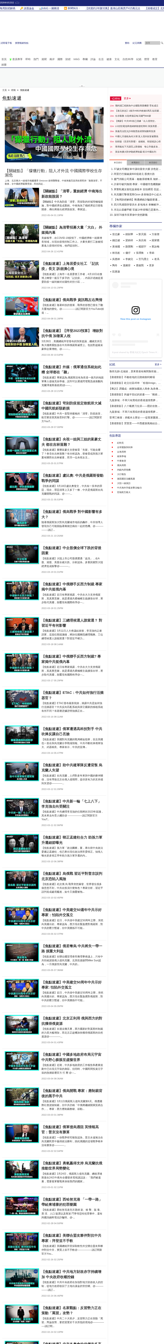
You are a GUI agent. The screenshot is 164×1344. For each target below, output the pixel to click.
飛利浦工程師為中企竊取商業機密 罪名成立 (136, 105)
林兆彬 (116, 252)
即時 (28, 59)
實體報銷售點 (22, 43)
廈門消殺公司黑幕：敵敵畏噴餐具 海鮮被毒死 (137, 179)
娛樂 (4, 64)
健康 (109, 59)
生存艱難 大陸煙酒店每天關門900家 (133, 116)
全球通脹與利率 (125, 447)
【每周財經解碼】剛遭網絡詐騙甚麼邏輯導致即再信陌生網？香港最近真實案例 (137, 200)
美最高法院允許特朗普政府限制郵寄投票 (135, 131)
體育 (146, 59)
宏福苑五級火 (124, 492)
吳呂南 (142, 240)
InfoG (77, 59)
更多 (151, 265)
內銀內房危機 (124, 469)
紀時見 (120, 443)
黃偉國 (116, 246)
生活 (101, 59)
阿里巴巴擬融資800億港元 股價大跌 (134, 174)
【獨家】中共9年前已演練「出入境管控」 (136, 121)
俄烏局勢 (121, 465)
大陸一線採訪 (124, 483)
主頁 (4, 90)
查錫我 (140, 265)
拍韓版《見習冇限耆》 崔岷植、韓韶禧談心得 (138, 141)
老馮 (156, 259)
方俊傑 (155, 234)
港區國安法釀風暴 (126, 478)
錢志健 (116, 240)
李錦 (151, 252)
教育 (154, 59)
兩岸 (52, 59)
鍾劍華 (129, 234)
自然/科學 (128, 59)
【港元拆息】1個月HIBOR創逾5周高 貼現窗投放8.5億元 (138, 110)
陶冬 (114, 265)
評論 (93, 59)
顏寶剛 (129, 246)
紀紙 (138, 59)
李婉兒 (129, 259)
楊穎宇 (142, 246)
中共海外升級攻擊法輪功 (129, 487)
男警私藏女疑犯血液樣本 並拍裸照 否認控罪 (137, 189)
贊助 (127, 43)
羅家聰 (155, 240)
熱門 (36, 59)
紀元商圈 (137, 43)
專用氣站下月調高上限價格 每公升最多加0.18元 (136, 146)
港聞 (44, 59)
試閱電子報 (6, 43)
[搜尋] (162, 43)
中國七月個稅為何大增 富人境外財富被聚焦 (136, 136)
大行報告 (121, 474)
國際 (60, 59)
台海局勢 (121, 452)
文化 (117, 59)
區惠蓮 (116, 271)
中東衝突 (121, 460)
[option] (54, 135)
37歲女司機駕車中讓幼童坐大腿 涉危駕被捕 (137, 169)
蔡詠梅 (155, 246)
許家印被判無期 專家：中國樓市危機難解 (137, 184)
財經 (68, 59)
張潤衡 (140, 252)
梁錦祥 (129, 240)
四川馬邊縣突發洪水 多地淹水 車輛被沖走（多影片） (137, 205)
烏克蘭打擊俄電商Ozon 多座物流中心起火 (138, 194)
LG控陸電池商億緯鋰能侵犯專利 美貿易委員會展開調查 (137, 126)
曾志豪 (116, 234)
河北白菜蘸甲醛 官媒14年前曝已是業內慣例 (137, 210)
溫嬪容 (127, 265)
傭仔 (128, 252)
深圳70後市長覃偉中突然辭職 (131, 214)
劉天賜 (142, 234)
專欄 (85, 59)
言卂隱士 (144, 259)
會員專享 (17, 59)
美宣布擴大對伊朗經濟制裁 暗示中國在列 (135, 151)
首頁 (4, 59)
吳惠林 (116, 259)
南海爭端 (121, 456)
